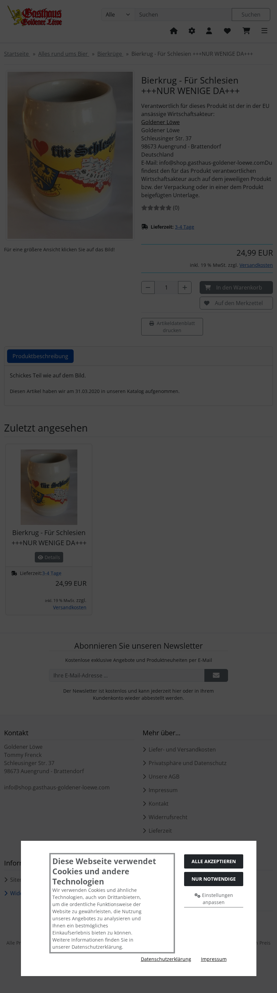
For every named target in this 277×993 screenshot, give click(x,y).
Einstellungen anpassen (217, 898)
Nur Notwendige (214, 879)
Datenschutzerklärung (166, 959)
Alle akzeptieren (214, 861)
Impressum (214, 959)
